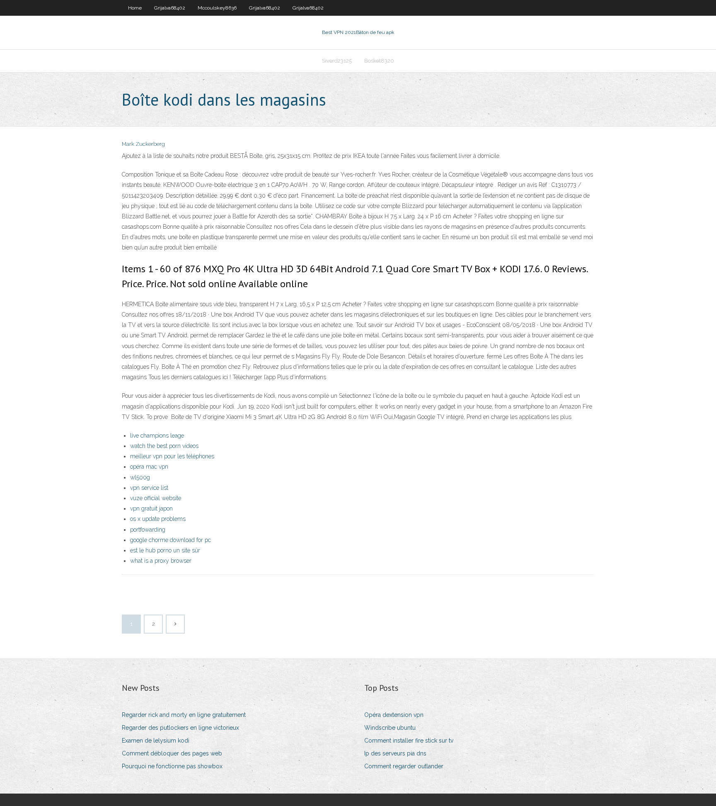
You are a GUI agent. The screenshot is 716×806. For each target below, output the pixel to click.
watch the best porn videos (164, 446)
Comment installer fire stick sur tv (408, 740)
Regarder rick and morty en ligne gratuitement (184, 715)
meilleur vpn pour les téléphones (172, 456)
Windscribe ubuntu (390, 727)
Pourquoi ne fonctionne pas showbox (172, 766)
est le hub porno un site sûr (165, 550)
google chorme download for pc (170, 540)
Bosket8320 (379, 61)
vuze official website (155, 498)
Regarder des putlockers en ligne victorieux (180, 727)
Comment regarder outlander (403, 766)
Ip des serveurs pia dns (395, 753)
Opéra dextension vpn (393, 715)
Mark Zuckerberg (143, 144)
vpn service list (149, 487)
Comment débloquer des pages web (172, 753)
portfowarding (147, 529)
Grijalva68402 (169, 8)
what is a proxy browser (160, 560)
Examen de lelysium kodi (155, 740)
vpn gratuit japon (151, 508)
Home (135, 8)
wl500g (140, 477)
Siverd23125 (337, 61)
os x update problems (158, 519)
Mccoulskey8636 (217, 8)
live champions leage (157, 435)
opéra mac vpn (149, 466)
